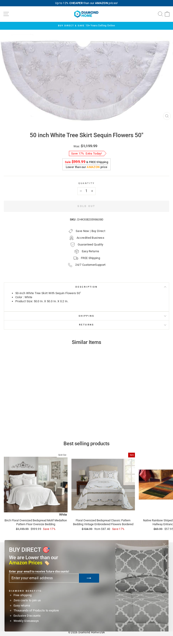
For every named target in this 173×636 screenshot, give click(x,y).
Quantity (86, 183)
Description (86, 286)
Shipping (86, 315)
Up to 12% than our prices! (86, 3)
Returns (86, 324)
